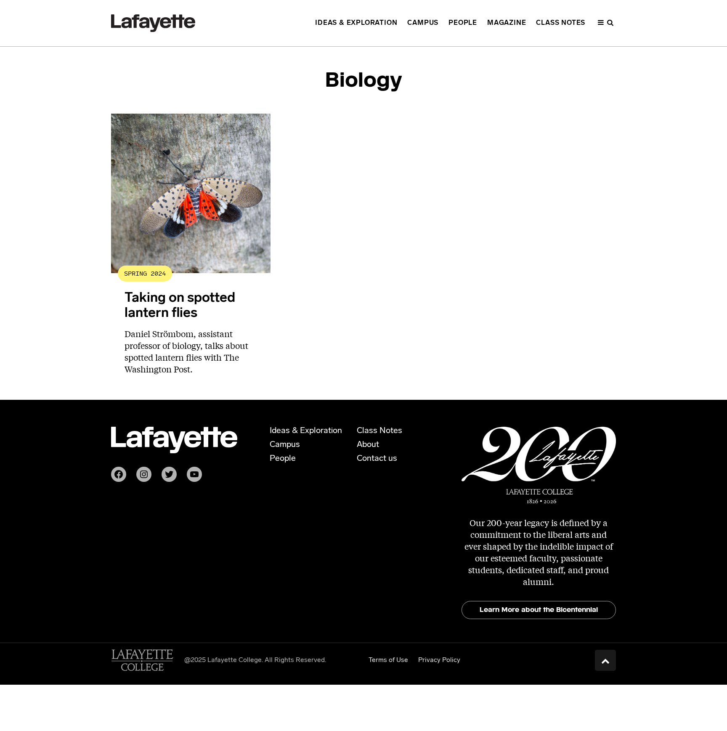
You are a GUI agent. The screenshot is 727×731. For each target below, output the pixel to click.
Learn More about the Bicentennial (539, 610)
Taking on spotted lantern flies (180, 306)
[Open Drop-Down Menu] (605, 23)
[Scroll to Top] (605, 660)
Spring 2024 (145, 273)
